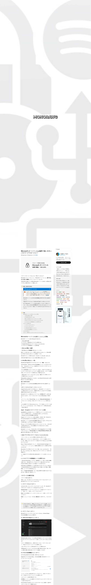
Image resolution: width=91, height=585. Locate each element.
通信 (61, 304)
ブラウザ (61, 302)
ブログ (65, 302)
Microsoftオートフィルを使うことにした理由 (31, 314)
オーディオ (68, 297)
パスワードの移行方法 (27, 323)
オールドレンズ (59, 298)
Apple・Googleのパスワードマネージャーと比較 (33, 318)
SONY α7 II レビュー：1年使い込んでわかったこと (63, 270)
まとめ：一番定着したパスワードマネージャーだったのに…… (34, 332)
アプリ (36, 255)
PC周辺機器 (62, 295)
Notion (58, 295)
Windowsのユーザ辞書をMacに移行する (63, 282)
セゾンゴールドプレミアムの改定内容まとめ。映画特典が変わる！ (63, 287)
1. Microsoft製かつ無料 (28, 315)
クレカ (68, 298)
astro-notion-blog (59, 293)
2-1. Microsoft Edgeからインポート (31, 327)
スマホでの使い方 (26, 331)
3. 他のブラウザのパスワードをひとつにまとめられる (34, 320)
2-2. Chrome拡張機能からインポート (31, 329)
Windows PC (59, 297)
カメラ (64, 298)
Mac (64, 293)
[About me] (63, 262)
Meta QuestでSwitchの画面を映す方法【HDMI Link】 (63, 274)
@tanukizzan (62, 255)
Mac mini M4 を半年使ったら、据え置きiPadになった (63, 280)
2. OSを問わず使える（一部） (30, 317)
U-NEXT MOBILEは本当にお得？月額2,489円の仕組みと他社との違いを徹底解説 (63, 272)
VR (66, 295)
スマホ (68, 300)
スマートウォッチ (63, 300)
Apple (64, 292)
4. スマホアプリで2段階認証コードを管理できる (33, 321)
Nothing (67, 293)
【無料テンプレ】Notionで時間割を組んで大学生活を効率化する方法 (63, 269)
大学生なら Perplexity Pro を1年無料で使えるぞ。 (63, 285)
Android (60, 292)
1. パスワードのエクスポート (30, 324)
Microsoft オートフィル (28, 366)
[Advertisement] (45, 241)
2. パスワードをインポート (29, 326)
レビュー (58, 304)
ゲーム (58, 300)
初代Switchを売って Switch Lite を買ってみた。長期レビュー (63, 275)
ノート (58, 302)
